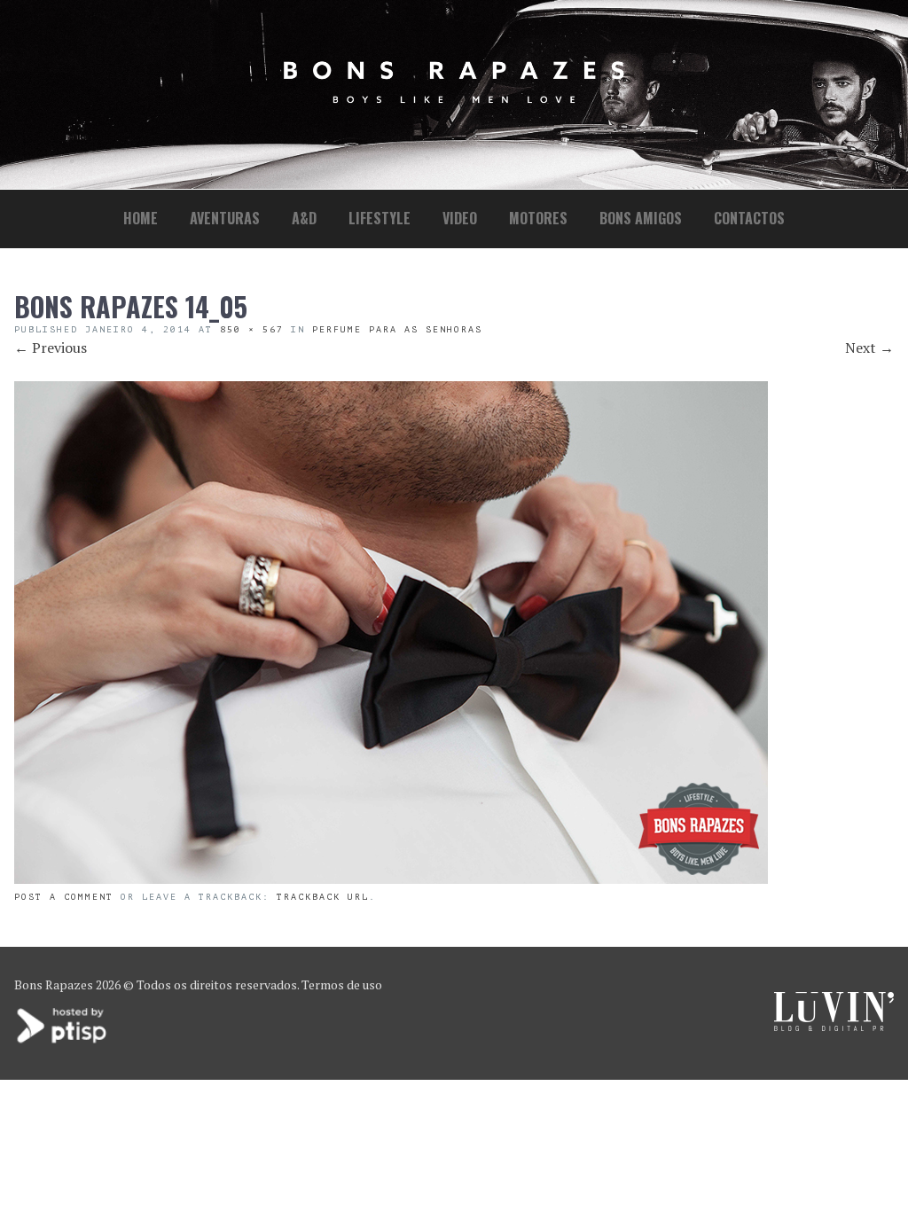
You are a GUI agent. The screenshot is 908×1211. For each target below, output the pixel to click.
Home (140, 218)
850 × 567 (252, 329)
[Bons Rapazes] (454, 99)
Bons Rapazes (53, 984)
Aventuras (225, 218)
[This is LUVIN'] (834, 1026)
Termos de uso (341, 984)
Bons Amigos (640, 218)
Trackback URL (323, 897)
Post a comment (64, 897)
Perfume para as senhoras (397, 329)
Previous (50, 347)
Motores (538, 218)
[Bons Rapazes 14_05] (391, 878)
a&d (304, 218)
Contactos (749, 218)
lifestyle (379, 218)
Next (869, 347)
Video (459, 218)
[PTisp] (63, 1041)
